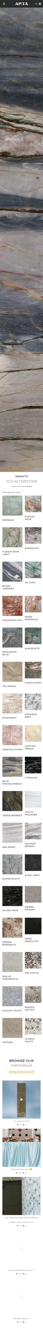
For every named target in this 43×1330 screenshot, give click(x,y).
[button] (4, 4)
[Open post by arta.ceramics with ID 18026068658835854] (21, 1249)
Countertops (21, 486)
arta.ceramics (21, 1083)
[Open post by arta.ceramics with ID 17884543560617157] (21, 1100)
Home (13, 486)
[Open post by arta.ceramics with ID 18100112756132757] (21, 1297)
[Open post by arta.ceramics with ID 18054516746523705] (21, 1196)
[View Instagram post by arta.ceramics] (38, 1116)
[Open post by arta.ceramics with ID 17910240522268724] (21, 1148)
